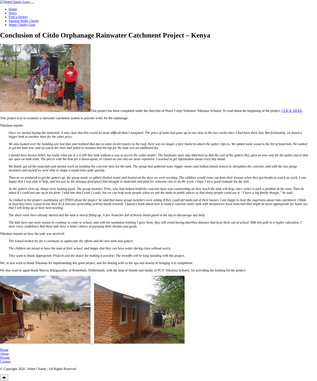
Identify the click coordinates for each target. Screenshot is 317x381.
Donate (5, 357)
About (4, 354)
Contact (5, 361)
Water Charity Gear (22, 25)
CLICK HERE (291, 111)
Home (13, 9)
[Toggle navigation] (32, 3)
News (13, 13)
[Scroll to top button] (4, 377)
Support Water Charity (24, 21)
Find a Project (18, 17)
